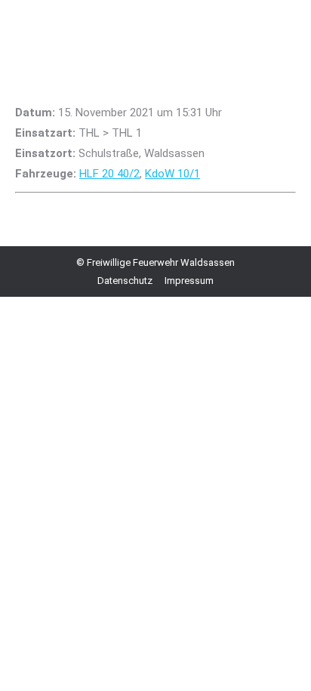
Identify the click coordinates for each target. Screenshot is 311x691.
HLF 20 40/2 (109, 173)
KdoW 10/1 (172, 173)
